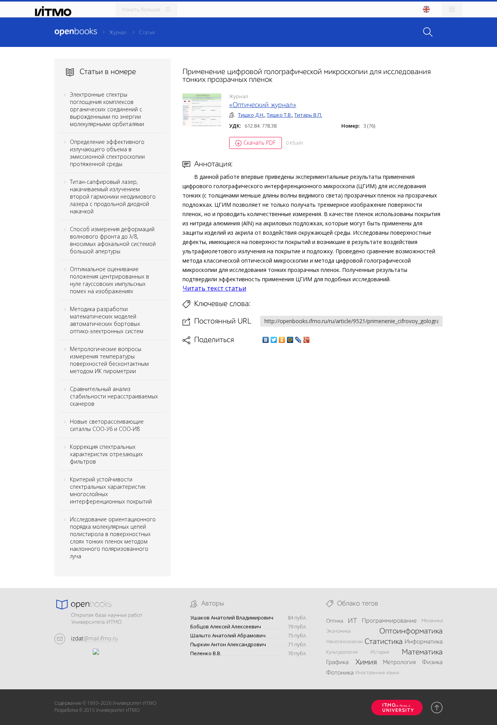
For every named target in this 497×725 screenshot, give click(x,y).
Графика (337, 662)
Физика (432, 662)
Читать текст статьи (214, 288)
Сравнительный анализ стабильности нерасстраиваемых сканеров (114, 396)
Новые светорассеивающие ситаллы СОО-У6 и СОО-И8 (107, 425)
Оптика (334, 621)
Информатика (424, 642)
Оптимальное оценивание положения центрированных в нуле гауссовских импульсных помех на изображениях (109, 280)
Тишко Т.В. (279, 114)
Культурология (342, 652)
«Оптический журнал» (262, 105)
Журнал (118, 32)
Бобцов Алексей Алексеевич (225, 626)
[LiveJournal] (298, 340)
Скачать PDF (259, 142)
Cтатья (147, 32)
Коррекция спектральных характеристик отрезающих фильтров (106, 454)
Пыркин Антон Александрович (228, 644)
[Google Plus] (306, 340)
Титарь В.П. (308, 114)
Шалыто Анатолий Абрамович (228, 635)
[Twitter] (274, 340)
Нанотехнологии (344, 641)
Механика (432, 620)
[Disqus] (312, 454)
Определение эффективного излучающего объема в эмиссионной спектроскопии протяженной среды (107, 153)
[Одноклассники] (282, 340)
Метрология (399, 662)
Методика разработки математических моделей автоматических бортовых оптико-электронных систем (106, 320)
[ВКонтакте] (266, 340)
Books (75, 31)
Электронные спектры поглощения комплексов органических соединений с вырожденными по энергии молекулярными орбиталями (107, 109)
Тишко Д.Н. (251, 114)
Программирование (389, 621)
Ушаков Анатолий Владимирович (231, 617)
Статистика (384, 642)
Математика (422, 652)
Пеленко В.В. (205, 653)
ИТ (352, 621)
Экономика (338, 631)
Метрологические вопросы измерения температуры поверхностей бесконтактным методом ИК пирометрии (109, 360)
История (379, 652)
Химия (366, 662)
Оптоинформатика (411, 631)
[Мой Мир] (290, 340)
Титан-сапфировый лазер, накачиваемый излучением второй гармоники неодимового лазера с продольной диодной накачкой (113, 196)
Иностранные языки (377, 672)
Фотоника (340, 673)
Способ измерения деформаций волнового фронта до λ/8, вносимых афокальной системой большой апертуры (113, 240)
